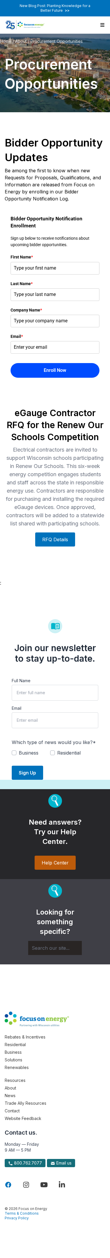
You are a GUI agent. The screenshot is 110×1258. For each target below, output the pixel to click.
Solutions (13, 1059)
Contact (12, 1110)
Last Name (22, 283)
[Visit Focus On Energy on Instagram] (26, 1184)
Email (17, 336)
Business (13, 1052)
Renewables (17, 1067)
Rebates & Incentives (25, 1036)
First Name (22, 257)
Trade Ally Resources (25, 1103)
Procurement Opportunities (57, 41)
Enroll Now (55, 370)
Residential (15, 1044)
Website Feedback (23, 1118)
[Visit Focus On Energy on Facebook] (8, 1184)
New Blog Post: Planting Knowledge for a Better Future (55, 8)
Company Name (26, 310)
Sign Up (27, 773)
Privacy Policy (17, 1218)
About (21, 41)
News (10, 1095)
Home (5, 41)
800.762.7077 (27, 1162)
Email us (63, 1162)
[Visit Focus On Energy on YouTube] (44, 1184)
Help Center (55, 863)
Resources (15, 1080)
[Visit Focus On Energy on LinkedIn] (61, 1184)
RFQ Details (55, 539)
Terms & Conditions (22, 1213)
